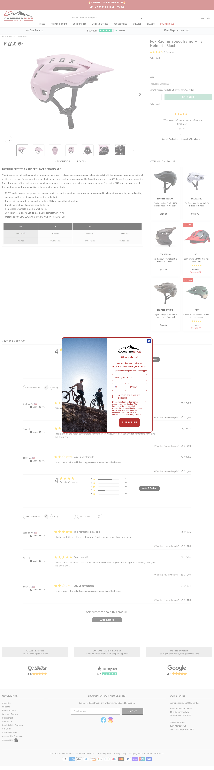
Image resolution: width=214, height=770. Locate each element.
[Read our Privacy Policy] (145, 402)
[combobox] (119, 387)
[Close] (149, 340)
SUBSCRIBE (129, 422)
